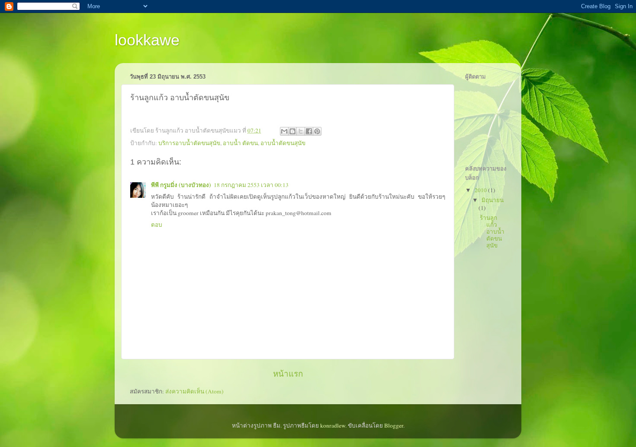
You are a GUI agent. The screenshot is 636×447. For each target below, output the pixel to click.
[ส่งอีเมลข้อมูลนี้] (284, 131)
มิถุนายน (493, 200)
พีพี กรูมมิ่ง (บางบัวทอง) (181, 185)
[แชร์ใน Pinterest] (317, 131)
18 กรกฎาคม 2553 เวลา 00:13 (251, 185)
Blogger (393, 425)
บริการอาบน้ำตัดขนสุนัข (189, 143)
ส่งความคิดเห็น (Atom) (194, 391)
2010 (481, 190)
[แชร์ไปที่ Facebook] (309, 131)
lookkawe (147, 40)
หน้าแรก (288, 373)
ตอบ (156, 224)
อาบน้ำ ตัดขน (240, 143)
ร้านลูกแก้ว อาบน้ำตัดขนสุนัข (492, 232)
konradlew (332, 425)
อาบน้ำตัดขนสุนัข (282, 143)
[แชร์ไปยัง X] (300, 131)
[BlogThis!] (292, 131)
